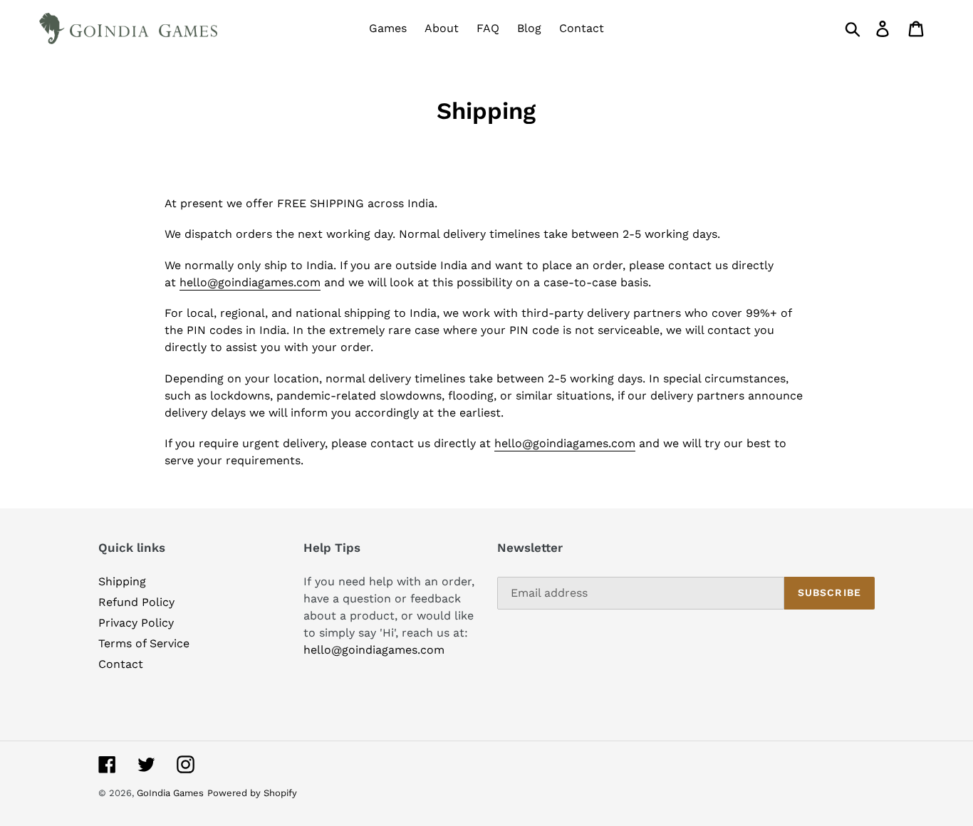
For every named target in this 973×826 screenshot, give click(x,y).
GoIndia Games (170, 793)
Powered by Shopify (252, 793)
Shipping (122, 581)
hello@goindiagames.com (250, 282)
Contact (120, 664)
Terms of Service (143, 643)
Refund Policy (136, 602)
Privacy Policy (136, 622)
